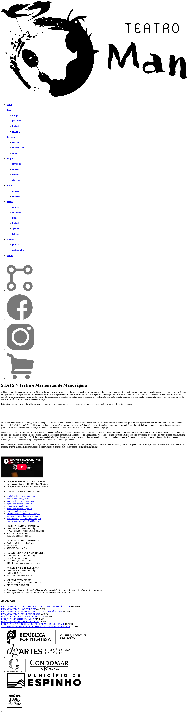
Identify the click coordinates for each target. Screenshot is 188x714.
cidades (15, 174)
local (14, 218)
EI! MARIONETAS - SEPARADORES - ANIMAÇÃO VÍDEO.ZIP (31, 612)
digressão (11, 137)
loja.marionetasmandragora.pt (19, 503)
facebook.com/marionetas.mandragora (23, 513)
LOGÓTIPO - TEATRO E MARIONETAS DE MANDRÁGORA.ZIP (32, 624)
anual (14, 153)
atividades (16, 164)
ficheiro (15, 234)
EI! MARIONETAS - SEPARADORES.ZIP (20, 614)
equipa (15, 115)
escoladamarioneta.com (17, 511)
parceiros (16, 121)
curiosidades (18, 250)
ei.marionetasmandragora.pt (19, 506)
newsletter (17, 196)
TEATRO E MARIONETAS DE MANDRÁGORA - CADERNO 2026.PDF (35, 626)
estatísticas (11, 239)
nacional (16, 142)
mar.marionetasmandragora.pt (19, 508)
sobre (9, 104)
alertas (10, 201)
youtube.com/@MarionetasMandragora (24, 518)
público (15, 207)
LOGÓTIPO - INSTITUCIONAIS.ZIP (18, 619)
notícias (15, 191)
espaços (15, 169)
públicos (16, 244)
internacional (18, 147)
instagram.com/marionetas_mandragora (24, 516)
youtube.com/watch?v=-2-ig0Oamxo (23, 521)
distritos (16, 180)
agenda (15, 228)
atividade (16, 212)
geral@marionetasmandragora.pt (21, 496)
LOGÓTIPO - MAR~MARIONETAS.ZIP (20, 621)
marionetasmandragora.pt (17, 499)
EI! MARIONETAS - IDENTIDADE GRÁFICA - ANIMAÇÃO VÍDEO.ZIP (35, 607)
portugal (16, 131)
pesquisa (11, 158)
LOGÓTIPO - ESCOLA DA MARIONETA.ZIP (22, 616)
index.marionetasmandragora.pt (20, 501)
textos (9, 185)
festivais (15, 126)
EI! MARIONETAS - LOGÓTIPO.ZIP (18, 609)
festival (15, 223)
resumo (10, 255)
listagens (10, 110)
